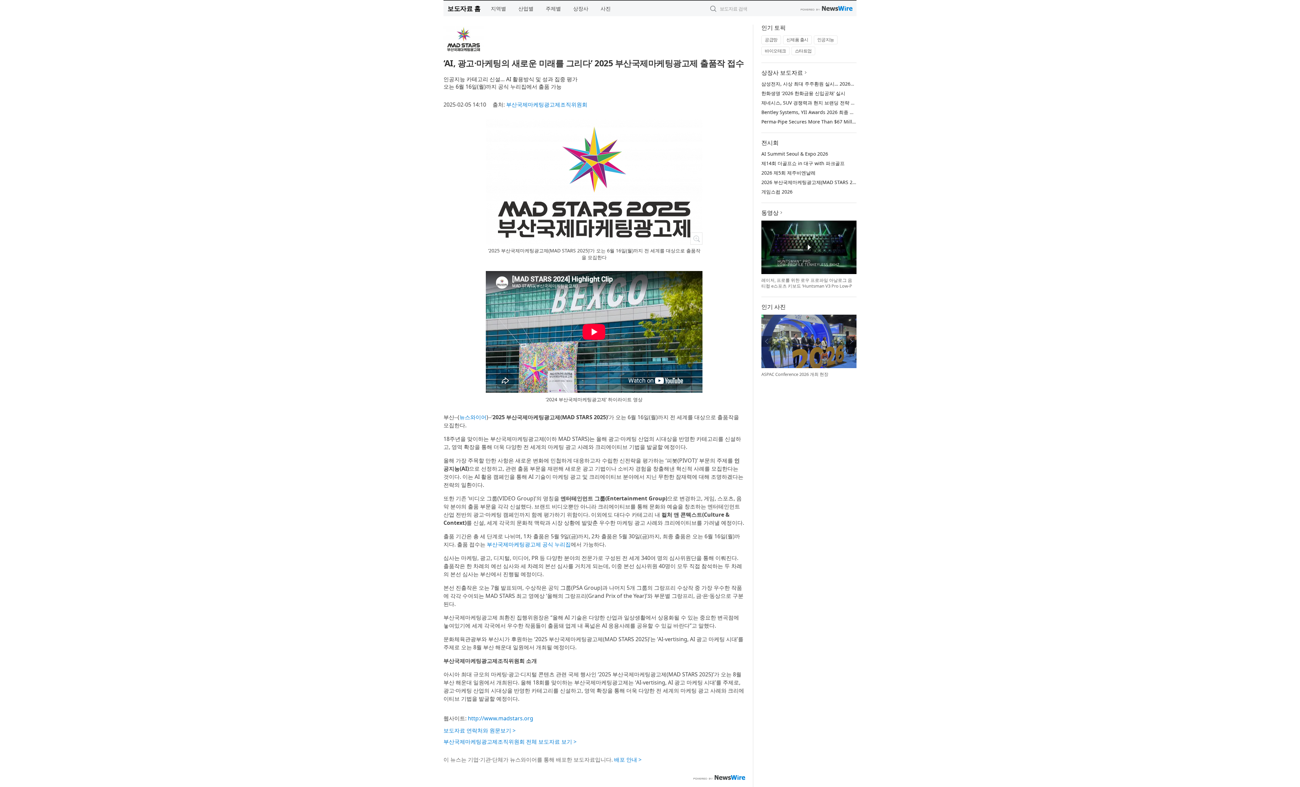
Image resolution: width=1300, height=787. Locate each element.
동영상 (770, 213)
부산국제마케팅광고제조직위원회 (546, 104)
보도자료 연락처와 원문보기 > (479, 730)
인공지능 (825, 40)
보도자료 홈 (464, 8)
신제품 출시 (797, 40)
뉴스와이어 (472, 417)
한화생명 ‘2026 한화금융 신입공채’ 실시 (803, 93)
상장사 (580, 8)
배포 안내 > (628, 759)
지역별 (498, 8)
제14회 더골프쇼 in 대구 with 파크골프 (803, 163)
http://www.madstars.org (500, 718)
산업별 (526, 8)
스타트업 (803, 51)
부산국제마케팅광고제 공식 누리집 (529, 544)
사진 (606, 8)
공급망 (771, 40)
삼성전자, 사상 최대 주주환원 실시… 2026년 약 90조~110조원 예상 (832, 84)
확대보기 (696, 238)
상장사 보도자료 (782, 72)
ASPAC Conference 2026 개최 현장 (794, 374)
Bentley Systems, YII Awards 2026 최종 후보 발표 (815, 112)
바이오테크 (775, 51)
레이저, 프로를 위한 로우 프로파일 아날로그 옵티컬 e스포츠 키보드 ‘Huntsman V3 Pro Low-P (806, 283)
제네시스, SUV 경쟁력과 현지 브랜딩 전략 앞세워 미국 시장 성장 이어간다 (839, 102)
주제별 (553, 8)
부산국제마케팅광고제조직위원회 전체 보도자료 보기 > (510, 741)
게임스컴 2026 (777, 191)
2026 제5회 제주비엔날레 (788, 173)
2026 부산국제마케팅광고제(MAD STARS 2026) (811, 182)
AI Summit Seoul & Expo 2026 (794, 154)
